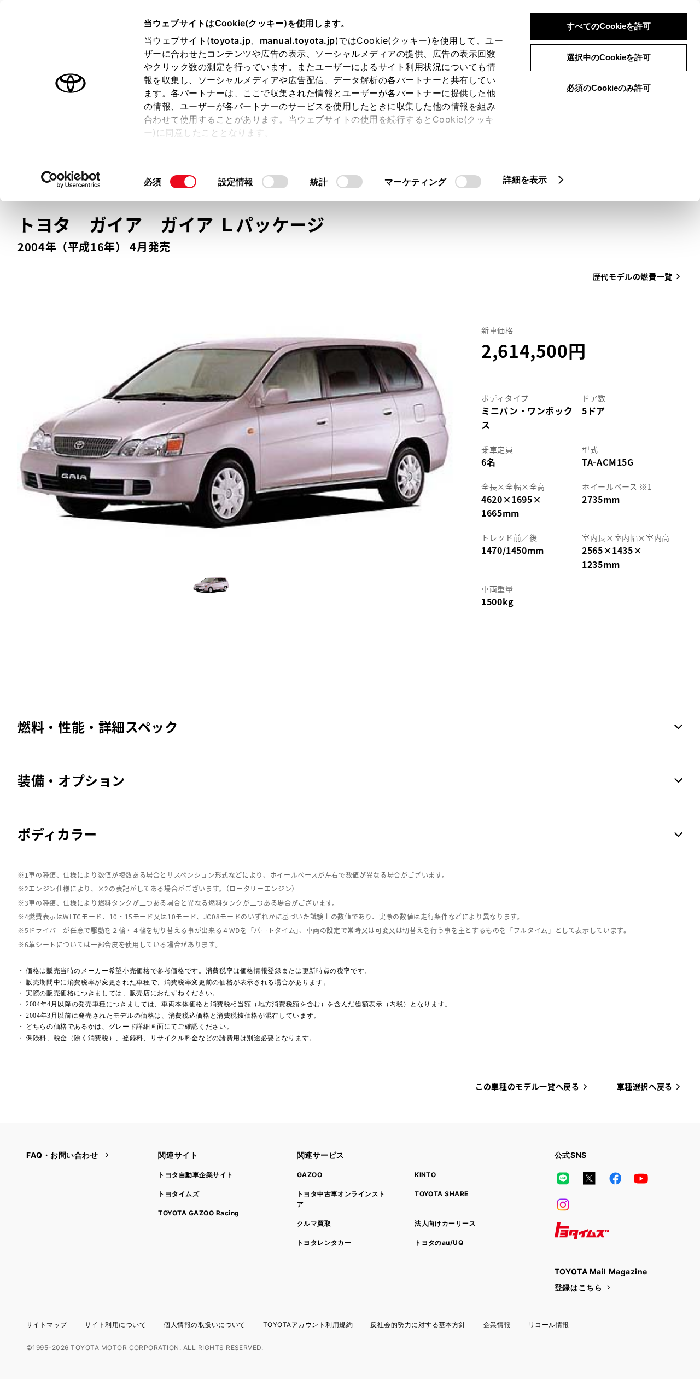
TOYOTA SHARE (442, 1194)
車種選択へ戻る (645, 1086)
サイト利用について (115, 1324)
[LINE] (563, 1178)
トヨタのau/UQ (439, 1242)
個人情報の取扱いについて (205, 1324)
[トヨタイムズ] (582, 1230)
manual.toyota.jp (297, 40)
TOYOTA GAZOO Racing (198, 1213)
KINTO (425, 1175)
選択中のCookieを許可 (609, 57)
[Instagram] (563, 1204)
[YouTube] (641, 1178)
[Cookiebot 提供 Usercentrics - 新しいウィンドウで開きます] (71, 179)
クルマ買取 (314, 1223)
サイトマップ (46, 1324)
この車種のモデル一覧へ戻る (527, 1086)
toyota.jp (231, 40)
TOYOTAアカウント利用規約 (308, 1324)
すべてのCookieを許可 (609, 26)
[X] (589, 1178)
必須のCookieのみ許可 (609, 87)
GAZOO (309, 1175)
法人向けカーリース (445, 1223)
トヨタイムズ (178, 1194)
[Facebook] (615, 1178)
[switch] (275, 181)
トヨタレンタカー (324, 1242)
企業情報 (497, 1324)
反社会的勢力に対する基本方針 (418, 1324)
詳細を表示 (525, 179)
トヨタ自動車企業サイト (195, 1175)
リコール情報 (548, 1324)
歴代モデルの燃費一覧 (633, 276)
